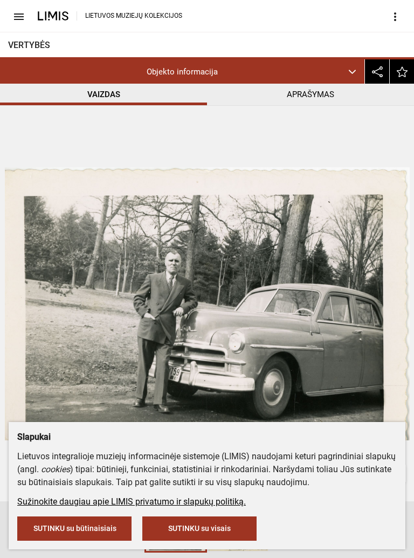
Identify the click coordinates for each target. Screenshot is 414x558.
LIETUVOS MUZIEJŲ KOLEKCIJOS (133, 15)
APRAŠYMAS (310, 94)
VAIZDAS (103, 94)
